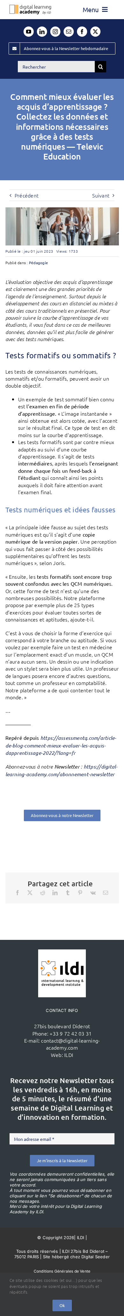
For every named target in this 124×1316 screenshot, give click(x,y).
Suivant (100, 195)
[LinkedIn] (55, 892)
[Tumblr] (67, 892)
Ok (62, 1305)
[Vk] (93, 892)
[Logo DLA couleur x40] (30, 7)
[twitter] (95, 31)
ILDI (68, 1054)
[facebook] (82, 31)
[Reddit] (42, 892)
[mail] (69, 31)
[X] (30, 892)
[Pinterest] (80, 892)
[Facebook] (17, 892)
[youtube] (29, 31)
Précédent (26, 195)
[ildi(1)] (62, 951)
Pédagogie (38, 262)
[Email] (105, 892)
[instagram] (55, 31)
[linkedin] (42, 31)
